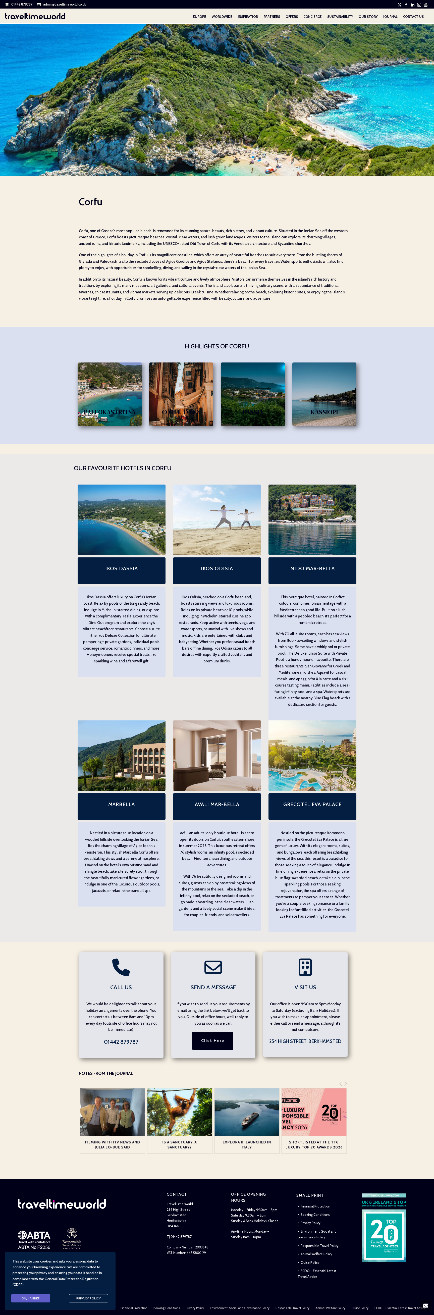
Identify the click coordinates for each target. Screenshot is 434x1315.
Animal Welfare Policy (316, 1254)
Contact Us (413, 17)
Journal (390, 17)
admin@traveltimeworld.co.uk (64, 4)
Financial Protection (315, 1206)
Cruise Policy (310, 1262)
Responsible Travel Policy (320, 1246)
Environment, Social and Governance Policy (317, 1234)
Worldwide (222, 17)
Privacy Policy (310, 1223)
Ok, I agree (31, 1298)
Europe (199, 17)
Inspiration (248, 17)
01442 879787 (21, 4)
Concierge (312, 17)
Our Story (368, 17)
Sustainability (340, 17)
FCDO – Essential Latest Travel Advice (317, 1274)
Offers (292, 17)
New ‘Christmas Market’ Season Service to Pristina (314, 1147)
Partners (272, 17)
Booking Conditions (315, 1215)
